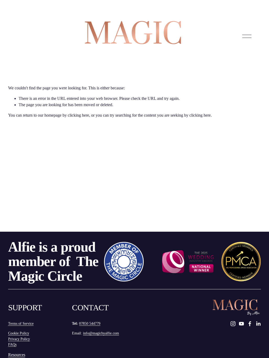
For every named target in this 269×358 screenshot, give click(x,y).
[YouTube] (241, 323)
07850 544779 (89, 323)
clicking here (78, 115)
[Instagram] (233, 323)
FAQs (12, 344)
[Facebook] (249, 323)
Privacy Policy (19, 339)
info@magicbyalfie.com (101, 333)
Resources (16, 354)
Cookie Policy (18, 333)
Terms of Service (21, 323)
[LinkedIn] (258, 323)
